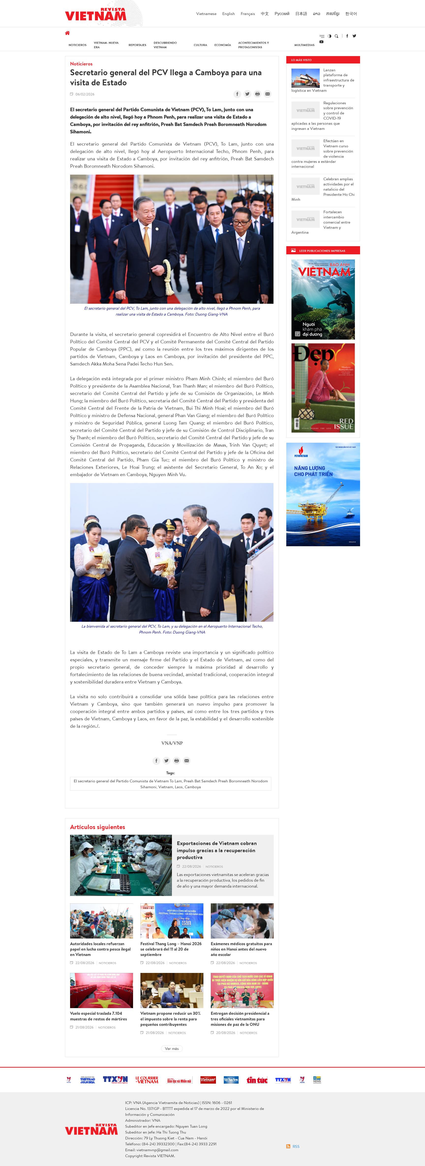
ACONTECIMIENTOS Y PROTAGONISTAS (253, 45)
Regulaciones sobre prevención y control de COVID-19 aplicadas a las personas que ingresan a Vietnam (322, 115)
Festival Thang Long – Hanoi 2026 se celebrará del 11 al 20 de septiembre (171, 949)
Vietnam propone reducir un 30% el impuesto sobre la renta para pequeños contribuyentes (170, 1019)
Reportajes (137, 45)
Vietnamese (206, 13)
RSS (296, 1146)
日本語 (301, 13)
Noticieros (78, 45)
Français (248, 13)
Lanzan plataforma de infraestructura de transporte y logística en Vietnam (322, 80)
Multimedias (304, 45)
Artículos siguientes (97, 826)
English (228, 13)
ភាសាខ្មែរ (332, 13)
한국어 (351, 13)
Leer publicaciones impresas (322, 251)
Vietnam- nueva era (106, 45)
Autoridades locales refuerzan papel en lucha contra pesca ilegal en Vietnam (100, 949)
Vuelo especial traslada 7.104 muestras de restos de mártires (98, 1016)
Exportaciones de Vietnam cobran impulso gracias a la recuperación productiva (217, 850)
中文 (265, 13)
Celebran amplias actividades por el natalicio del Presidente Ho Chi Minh (323, 189)
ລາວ (316, 13)
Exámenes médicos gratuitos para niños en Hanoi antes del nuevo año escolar (241, 949)
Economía (222, 45)
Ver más (172, 1048)
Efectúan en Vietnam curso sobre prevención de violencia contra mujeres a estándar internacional (322, 153)
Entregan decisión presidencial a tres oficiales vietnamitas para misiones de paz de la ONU (240, 1019)
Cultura (200, 45)
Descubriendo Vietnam (165, 45)
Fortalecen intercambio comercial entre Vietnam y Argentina (320, 222)
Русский (282, 13)
